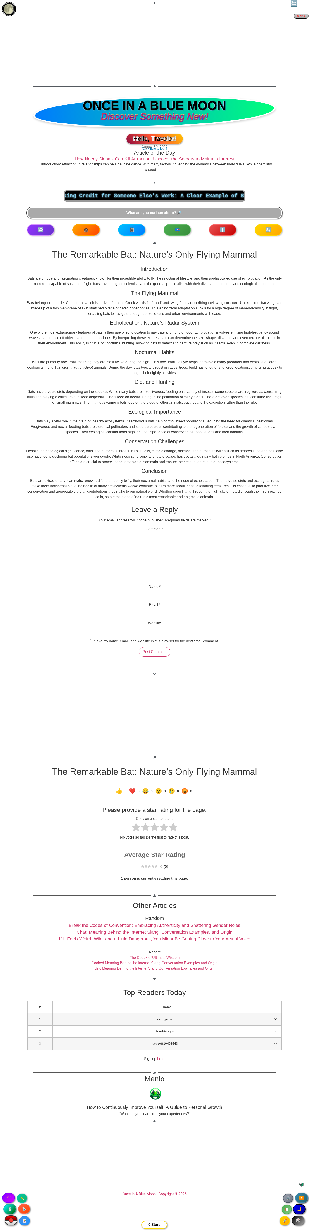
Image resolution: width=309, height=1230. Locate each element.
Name (155, 587)
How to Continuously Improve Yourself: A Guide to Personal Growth (154, 1107)
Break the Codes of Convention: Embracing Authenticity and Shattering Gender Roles (154, 925)
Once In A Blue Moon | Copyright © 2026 (155, 1194)
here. (161, 1059)
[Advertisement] (154, 42)
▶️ (301, 1198)
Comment (155, 529)
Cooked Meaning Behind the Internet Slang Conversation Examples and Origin (154, 963)
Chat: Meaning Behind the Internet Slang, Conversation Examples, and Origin (154, 932)
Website (154, 623)
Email (154, 605)
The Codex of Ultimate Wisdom (155, 957)
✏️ (22, 1198)
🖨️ (288, 1198)
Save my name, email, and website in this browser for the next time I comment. (156, 641)
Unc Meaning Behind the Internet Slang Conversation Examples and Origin (155, 968)
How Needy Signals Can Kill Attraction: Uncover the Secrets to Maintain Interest (155, 158)
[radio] (136, 828)
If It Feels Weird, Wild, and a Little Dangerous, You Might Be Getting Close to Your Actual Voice (154, 938)
